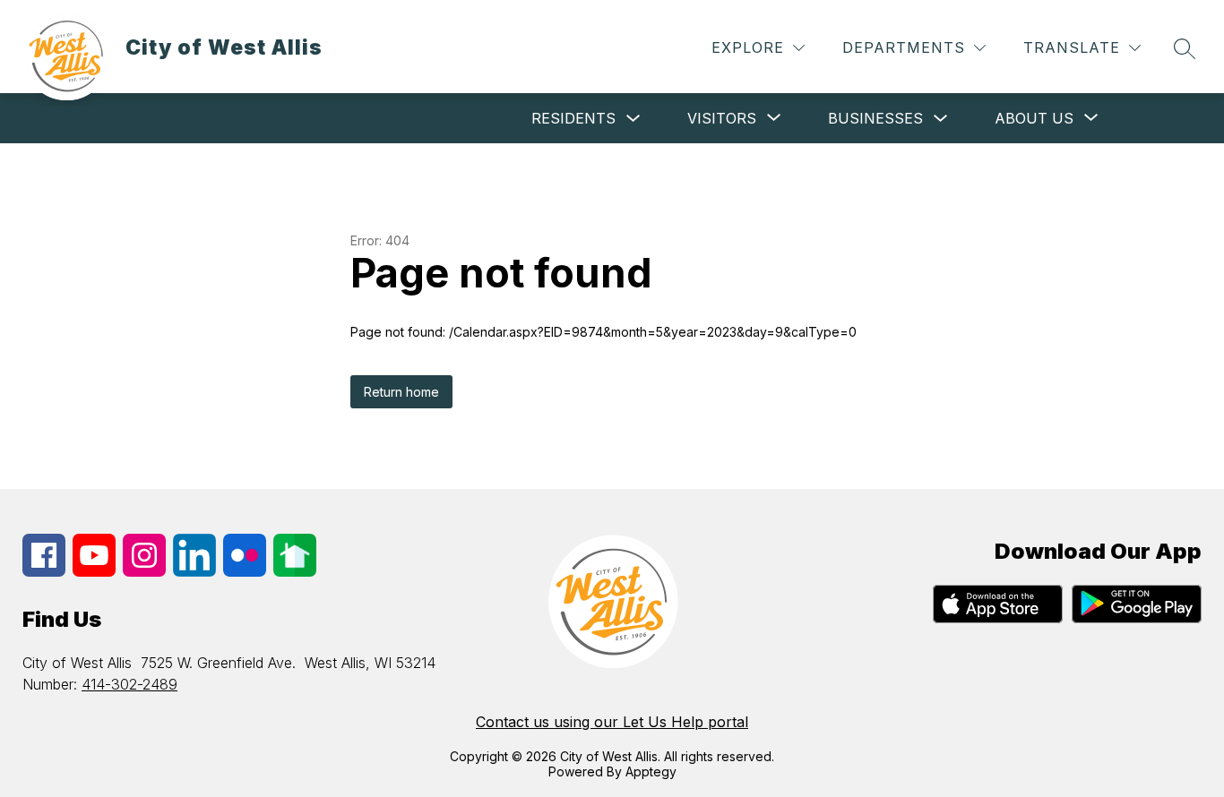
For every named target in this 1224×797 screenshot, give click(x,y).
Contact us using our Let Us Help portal (612, 722)
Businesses (875, 118)
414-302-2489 (129, 684)
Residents (573, 118)
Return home (401, 391)
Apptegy (651, 771)
